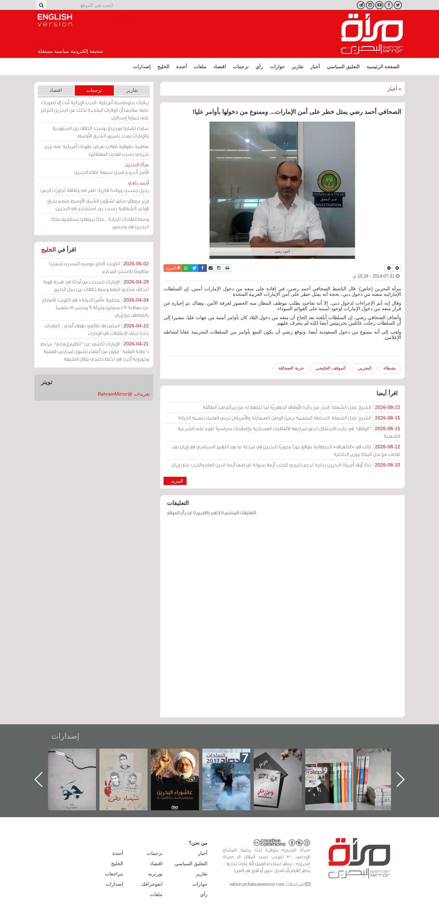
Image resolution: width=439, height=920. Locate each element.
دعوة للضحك (78, 756)
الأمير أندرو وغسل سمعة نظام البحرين (111, 168)
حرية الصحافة (291, 368)
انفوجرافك (152, 884)
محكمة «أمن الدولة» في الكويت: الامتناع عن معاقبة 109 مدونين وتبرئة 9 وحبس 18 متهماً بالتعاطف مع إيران (95, 307)
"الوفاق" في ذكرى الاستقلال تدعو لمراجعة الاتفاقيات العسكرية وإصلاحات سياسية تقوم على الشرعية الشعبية (288, 432)
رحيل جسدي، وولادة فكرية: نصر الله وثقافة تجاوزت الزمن (94, 186)
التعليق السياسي (343, 66)
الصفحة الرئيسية (383, 66)
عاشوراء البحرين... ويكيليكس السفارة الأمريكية (233, 764)
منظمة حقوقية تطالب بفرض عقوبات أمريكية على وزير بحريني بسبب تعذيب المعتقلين (96, 150)
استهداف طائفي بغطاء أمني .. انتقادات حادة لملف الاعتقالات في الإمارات (97, 329)
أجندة (181, 66)
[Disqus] (282, 619)
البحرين (365, 368)
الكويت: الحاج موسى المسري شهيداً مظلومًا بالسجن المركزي (99, 267)
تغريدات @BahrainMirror (124, 394)
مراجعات (114, 873)
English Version (55, 20)
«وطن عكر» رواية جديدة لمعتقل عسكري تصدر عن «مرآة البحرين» (336, 768)
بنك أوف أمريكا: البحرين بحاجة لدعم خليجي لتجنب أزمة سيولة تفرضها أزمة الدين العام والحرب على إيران (285, 464)
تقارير (298, 66)
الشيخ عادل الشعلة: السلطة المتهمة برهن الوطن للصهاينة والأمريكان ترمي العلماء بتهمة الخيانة (289, 417)
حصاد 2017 (285, 756)
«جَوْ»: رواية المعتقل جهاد (130, 760)
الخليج (163, 66)
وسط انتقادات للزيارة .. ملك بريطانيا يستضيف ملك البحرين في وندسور (100, 222)
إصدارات (142, 66)
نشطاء (389, 368)
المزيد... (175, 481)
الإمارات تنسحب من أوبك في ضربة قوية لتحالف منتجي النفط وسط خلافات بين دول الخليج (96, 285)
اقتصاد (219, 66)
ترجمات (241, 66)
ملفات (200, 66)
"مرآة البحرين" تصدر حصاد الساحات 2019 (387, 764)
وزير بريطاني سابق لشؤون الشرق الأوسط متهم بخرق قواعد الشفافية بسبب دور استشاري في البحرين (98, 204)
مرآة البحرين (372, 34)
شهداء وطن (182, 756)
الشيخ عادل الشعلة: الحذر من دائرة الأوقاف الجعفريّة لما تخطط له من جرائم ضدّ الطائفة (301, 407)
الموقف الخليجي (331, 368)
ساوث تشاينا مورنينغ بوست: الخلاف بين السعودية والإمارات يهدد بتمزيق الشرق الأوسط (100, 131)
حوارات (277, 66)
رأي (259, 66)
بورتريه (155, 873)
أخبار (315, 66)
